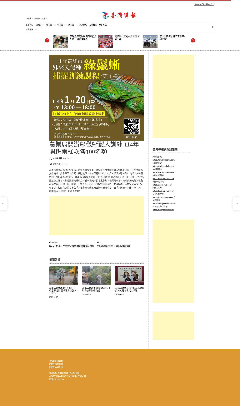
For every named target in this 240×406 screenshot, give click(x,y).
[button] (47, 40)
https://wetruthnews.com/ (163, 178)
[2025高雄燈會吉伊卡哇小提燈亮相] (236, 203)
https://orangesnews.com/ (164, 203)
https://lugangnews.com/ (163, 191)
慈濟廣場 (83, 25)
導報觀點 (29, 25)
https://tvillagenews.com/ (163, 210)
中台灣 (60, 25)
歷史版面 (29, 29)
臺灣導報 (58, 158)
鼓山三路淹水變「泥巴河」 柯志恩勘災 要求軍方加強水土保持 (62, 290)
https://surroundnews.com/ (164, 172)
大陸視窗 (93, 25)
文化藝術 (103, 25)
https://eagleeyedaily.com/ (163, 166)
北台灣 (49, 25)
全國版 (38, 25)
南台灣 (71, 25)
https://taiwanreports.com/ (164, 160)
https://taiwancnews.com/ (164, 197)
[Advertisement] (96, 215)
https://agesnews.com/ (162, 185)
